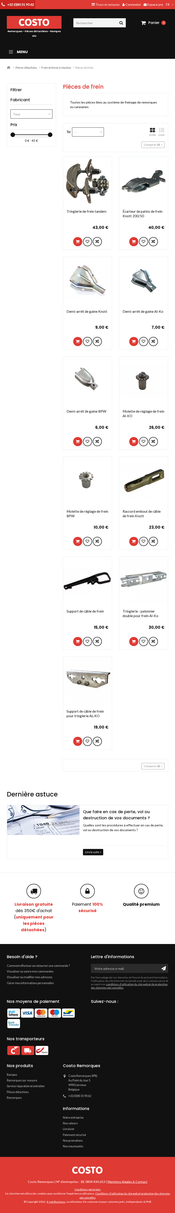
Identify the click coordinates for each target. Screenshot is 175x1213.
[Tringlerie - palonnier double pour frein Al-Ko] (143, 581)
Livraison (68, 1129)
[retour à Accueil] (8, 68)
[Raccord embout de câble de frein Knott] (143, 481)
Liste (162, 134)
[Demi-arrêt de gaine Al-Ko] (143, 281)
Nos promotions (73, 1140)
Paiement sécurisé (74, 1135)
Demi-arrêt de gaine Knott (87, 311)
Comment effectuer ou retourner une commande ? (38, 965)
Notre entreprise (73, 1117)
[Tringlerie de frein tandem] (87, 181)
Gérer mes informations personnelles (30, 983)
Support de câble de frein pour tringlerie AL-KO (85, 713)
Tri (68, 132)
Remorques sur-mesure (22, 1080)
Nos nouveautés (73, 1146)
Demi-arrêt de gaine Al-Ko (143, 311)
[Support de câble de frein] (87, 581)
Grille (152, 134)
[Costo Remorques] (87, 1170)
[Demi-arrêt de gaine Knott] (87, 281)
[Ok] (163, 968)
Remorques (14, 1097)
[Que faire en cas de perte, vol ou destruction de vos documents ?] (43, 820)
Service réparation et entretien (26, 1086)
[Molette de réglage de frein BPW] (87, 481)
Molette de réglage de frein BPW (87, 513)
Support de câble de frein (85, 611)
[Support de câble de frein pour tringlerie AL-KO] (87, 681)
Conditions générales (88, 1189)
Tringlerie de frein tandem (86, 211)
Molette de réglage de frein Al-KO (143, 413)
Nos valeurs (70, 1123)
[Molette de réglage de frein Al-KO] (143, 381)
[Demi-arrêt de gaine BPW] (87, 381)
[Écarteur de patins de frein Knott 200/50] (143, 181)
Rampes (12, 1074)
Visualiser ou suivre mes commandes (30, 971)
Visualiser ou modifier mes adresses (29, 977)
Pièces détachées (18, 1092)
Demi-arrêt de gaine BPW (86, 411)
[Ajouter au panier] (77, 241)
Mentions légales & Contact (127, 1182)
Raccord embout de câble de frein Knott (142, 513)
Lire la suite (92, 852)
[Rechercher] (121, 22)
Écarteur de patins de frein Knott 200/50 (142, 213)
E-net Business (56, 1201)
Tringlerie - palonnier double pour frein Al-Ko (140, 613)
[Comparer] (97, 241)
